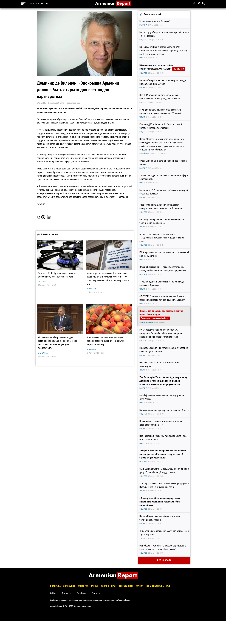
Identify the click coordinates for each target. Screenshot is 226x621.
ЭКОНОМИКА (43, 282)
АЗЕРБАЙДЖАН (144, 153)
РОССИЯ (142, 88)
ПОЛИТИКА (143, 25)
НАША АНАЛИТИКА (146, 322)
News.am (41, 204)
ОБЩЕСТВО (143, 40)
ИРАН (141, 58)
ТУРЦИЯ (142, 117)
